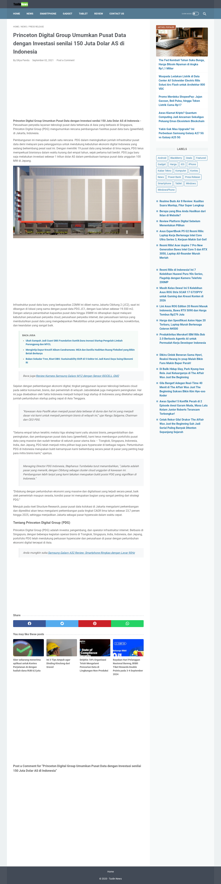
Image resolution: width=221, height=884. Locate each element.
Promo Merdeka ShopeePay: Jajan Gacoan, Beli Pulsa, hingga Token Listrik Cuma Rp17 (180, 101)
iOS (182, 164)
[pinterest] (94, 623)
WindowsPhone (166, 189)
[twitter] (62, 623)
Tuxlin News (115, 878)
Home (16, 13)
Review (98, 13)
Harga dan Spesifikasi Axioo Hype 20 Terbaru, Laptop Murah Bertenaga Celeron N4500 (183, 324)
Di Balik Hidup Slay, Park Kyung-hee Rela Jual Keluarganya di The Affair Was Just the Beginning (182, 373)
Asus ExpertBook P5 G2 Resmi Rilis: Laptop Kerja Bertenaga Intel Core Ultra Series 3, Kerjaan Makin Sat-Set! (183, 235)
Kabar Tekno (164, 170)
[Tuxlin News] (22, 4)
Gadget (67, 13)
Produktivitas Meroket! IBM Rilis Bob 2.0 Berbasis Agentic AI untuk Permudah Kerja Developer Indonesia (183, 338)
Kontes (194, 170)
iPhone (192, 164)
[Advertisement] (78, 90)
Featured (201, 158)
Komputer (180, 170)
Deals (189, 158)
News (30, 13)
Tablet (83, 13)
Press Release (192, 177)
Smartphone (48, 13)
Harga (173, 164)
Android (162, 158)
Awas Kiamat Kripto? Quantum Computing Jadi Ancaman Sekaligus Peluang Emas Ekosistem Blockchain (181, 117)
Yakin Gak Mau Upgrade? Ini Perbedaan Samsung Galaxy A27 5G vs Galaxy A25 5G (181, 133)
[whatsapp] (127, 623)
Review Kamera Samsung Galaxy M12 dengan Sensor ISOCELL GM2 (77, 376)
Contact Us (116, 13)
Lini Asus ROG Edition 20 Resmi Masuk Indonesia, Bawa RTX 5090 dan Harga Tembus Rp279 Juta (184, 310)
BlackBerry (176, 158)
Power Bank (174, 177)
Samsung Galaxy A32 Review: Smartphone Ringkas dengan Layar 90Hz (91, 552)
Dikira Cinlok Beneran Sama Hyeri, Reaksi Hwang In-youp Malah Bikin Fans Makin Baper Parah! (181, 359)
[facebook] (29, 623)
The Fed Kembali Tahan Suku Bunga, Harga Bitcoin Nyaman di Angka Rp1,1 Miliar (182, 64)
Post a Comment (66, 60)
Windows (191, 183)
